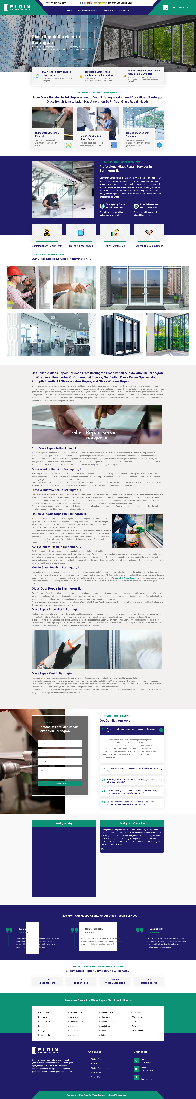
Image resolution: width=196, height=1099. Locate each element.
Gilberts (73, 1026)
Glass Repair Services (86, 10)
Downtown (74, 1017)
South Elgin (105, 1026)
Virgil (134, 1021)
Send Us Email (147, 1071)
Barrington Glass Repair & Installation (98, 1095)
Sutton (103, 1035)
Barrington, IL (146, 1079)
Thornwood (137, 1012)
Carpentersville (76, 1012)
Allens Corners (44, 1012)
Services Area (108, 10)
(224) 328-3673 (179, 7)
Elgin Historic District (78, 1021)
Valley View (137, 1017)
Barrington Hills (44, 1021)
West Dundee (137, 1031)
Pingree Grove (107, 1012)
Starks (103, 1031)
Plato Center (106, 1017)
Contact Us (124, 10)
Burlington (42, 1031)
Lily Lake (73, 1035)
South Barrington (108, 1021)
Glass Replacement (99, 1064)
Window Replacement (99, 1068)
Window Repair (97, 1059)
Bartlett (41, 1026)
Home (69, 10)
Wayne (135, 1026)
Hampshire (74, 1031)
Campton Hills (44, 1035)
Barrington (42, 1017)
